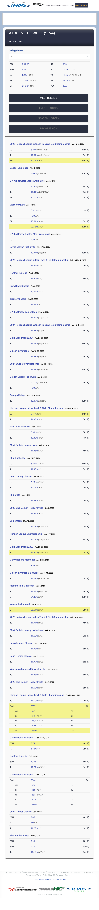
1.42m (65, 69)
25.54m (25, 86)
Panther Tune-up (18, 273)
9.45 (33, 817)
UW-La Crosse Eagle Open (23, 312)
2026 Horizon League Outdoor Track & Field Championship (40, 144)
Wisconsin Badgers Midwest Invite (27, 669)
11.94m (34, 623)
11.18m (34, 852)
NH (32, 822)
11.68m (34, 688)
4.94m (34, 726)
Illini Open (15, 494)
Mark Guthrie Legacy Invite (24, 445)
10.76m (34, 197)
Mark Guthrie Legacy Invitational (27, 630)
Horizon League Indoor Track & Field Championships (37, 695)
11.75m (34, 343)
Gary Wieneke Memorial (22, 559)
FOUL (33, 216)
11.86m (34, 500)
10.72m (34, 291)
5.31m (34, 210)
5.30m (34, 463)
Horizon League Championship (26, 533)
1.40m (34, 749)
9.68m (34, 721)
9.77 (33, 846)
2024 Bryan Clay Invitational (24, 363)
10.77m (34, 253)
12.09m (34, 401)
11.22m (34, 304)
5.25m (34, 482)
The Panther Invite (19, 835)
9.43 (24, 69)
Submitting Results (64, 872)
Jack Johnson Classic (21, 643)
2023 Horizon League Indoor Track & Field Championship (39, 617)
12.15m (25, 80)
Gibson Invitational (19, 350)
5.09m (34, 173)
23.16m (66, 80)
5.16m (34, 186)
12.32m (34, 438)
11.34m (34, 591)
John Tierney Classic (20, 476)
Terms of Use (45, 872)
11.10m (34, 700)
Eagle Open (16, 520)
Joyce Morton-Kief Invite (22, 247)
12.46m (66, 75)
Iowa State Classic (19, 286)
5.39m (34, 150)
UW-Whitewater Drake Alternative (27, 180)
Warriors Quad (17, 204)
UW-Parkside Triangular (22, 737)
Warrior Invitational (20, 604)
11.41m (34, 192)
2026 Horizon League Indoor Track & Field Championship (39, 260)
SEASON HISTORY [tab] (48, 118)
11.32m (34, 265)
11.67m (34, 369)
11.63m (34, 356)
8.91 (33, 785)
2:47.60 (25, 64)
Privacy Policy (11, 872)
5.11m (34, 382)
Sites (53, 872)
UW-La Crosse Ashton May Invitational (30, 234)
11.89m (34, 317)
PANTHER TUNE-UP (20, 426)
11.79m (34, 662)
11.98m (34, 419)
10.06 (33, 761)
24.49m (34, 597)
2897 (65, 86)
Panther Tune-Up (18, 756)
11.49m (34, 278)
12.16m (34, 487)
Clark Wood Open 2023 (21, 546)
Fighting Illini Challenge (22, 585)
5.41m (25, 75)
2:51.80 (34, 805)
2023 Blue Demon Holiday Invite (26, 508)
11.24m (34, 767)
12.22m (34, 578)
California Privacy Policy (28, 872)
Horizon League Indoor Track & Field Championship (36, 408)
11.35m (34, 451)
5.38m (34, 432)
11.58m (34, 330)
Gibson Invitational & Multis (24, 572)
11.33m (34, 674)
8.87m (34, 795)
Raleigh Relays (17, 395)
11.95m (34, 513)
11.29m (34, 828)
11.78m (34, 649)
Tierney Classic (18, 299)
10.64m (34, 221)
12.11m (34, 539)
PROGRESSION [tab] (48, 128)
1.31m (34, 790)
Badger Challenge (19, 167)
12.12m (34, 526)
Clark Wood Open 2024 (21, 337)
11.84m (34, 155)
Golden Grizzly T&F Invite (23, 376)
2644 (33, 780)
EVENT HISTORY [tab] (48, 108)
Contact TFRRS (80, 872)
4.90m (34, 800)
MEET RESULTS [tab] (48, 97)
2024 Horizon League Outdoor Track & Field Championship (40, 324)
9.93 (33, 841)
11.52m (34, 636)
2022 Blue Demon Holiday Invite (26, 682)
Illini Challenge (18, 458)
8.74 (65, 64)
